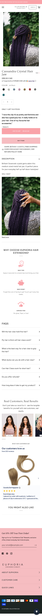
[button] (21, 81)
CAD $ (32, 7)
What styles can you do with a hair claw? (18, 360)
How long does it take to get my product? (18, 385)
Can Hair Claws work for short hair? (16, 368)
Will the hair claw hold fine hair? (15, 332)
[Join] (34, 545)
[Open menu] (5, 7)
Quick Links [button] (8, 588)
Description (8, 159)
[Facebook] (3, 553)
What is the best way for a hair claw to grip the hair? (19, 350)
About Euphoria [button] (10, 572)
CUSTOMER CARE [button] (10, 580)
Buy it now (21, 140)
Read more (5, 237)
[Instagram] (11, 553)
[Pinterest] (7, 553)
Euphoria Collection (10, 608)
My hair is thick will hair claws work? (16, 340)
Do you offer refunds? (10, 377)
